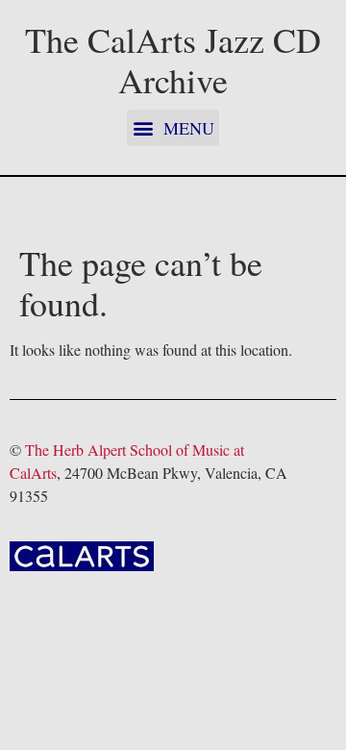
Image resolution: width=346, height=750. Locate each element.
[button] (173, 128)
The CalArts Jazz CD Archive (173, 59)
